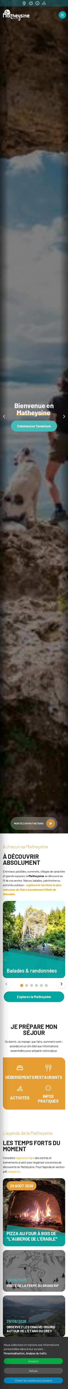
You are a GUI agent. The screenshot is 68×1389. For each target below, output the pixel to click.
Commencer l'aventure (34, 426)
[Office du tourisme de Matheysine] (16, 15)
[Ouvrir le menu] (62, 15)
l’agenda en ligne (25, 1158)
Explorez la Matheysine (34, 997)
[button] (4, 416)
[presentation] (6, 984)
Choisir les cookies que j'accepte (33, 1380)
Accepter (33, 1361)
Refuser (33, 1370)
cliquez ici (14, 1171)
